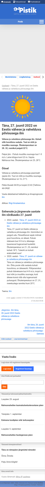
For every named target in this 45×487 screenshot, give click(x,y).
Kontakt (33, 485)
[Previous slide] (2, 77)
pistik (13, 298)
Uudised (37, 77)
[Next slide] (43, 77)
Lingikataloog (24, 77)
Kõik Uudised (6, 339)
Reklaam (40, 485)
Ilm (3, 197)
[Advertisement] (22, 49)
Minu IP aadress (23, 477)
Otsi (4, 386)
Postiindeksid (35, 2)
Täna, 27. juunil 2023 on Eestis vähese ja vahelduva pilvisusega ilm (24, 223)
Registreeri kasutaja (24, 369)
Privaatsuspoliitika (24, 485)
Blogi (16, 485)
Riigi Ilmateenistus (17, 203)
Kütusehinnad (20, 2)
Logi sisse (7, 369)
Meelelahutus (10, 77)
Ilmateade (7, 2)
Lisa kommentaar (21, 339)
